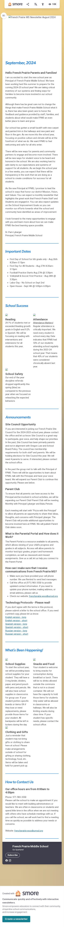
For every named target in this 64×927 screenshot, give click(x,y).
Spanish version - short (16, 627)
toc (4, 15)
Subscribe (13, 855)
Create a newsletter (16, 919)
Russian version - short (16, 634)
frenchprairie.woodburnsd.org (43, 596)
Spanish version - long (16, 624)
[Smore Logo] (15, 4)
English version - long (15, 617)
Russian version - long (16, 630)
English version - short (16, 620)
